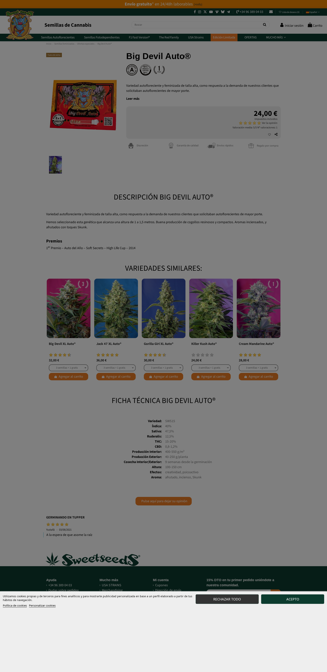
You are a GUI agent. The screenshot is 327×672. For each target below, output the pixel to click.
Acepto (292, 599)
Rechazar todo (227, 599)
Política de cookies (15, 605)
